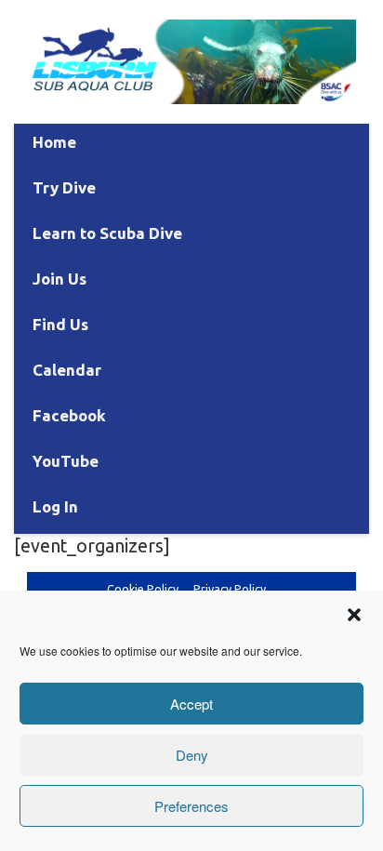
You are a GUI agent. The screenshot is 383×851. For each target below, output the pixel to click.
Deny (192, 755)
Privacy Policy (229, 588)
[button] (354, 614)
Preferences (191, 806)
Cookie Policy (142, 588)
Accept (191, 703)
